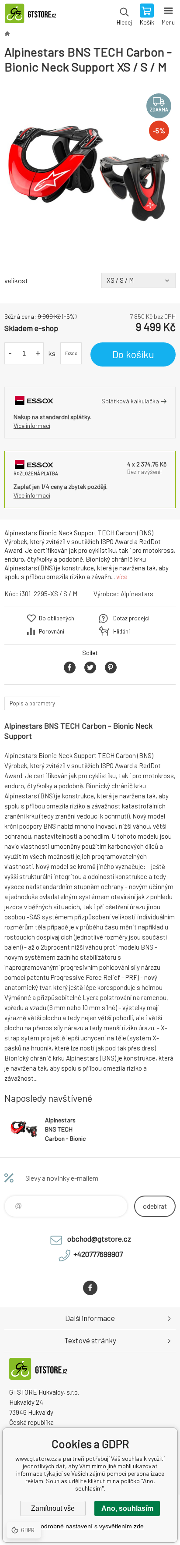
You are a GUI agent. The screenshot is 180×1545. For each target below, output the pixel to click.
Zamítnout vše (53, 1508)
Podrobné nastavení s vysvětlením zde (90, 1526)
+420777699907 (98, 1254)
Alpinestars (137, 594)
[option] (90, 174)
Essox (71, 353)
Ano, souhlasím (127, 1508)
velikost (16, 280)
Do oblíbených (56, 618)
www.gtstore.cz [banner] (34, 15)
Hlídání (121, 631)
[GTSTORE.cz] (7, 33)
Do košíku (133, 354)
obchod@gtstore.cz (99, 1238)
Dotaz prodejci (131, 618)
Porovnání (51, 631)
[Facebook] (90, 1288)
